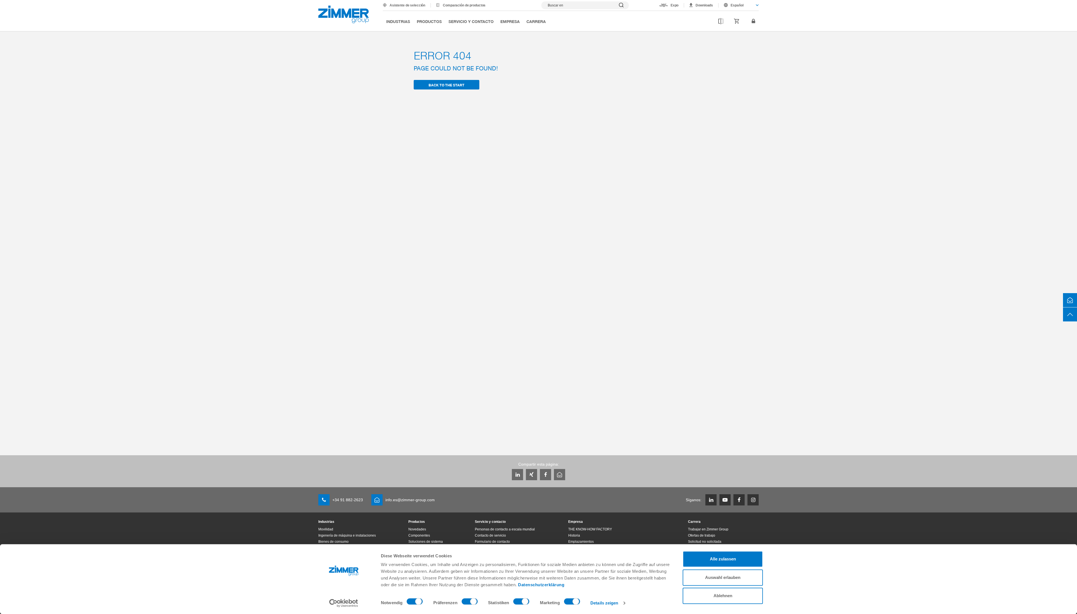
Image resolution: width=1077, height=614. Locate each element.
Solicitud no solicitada (704, 542)
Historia (574, 535)
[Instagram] (753, 499)
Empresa (510, 21)
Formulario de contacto (492, 542)
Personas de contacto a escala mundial (505, 529)
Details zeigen (604, 603)
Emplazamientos (581, 542)
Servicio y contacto (471, 21)
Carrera (536, 21)
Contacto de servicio (490, 535)
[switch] (470, 602)
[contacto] (1070, 300)
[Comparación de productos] (720, 21)
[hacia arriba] (1070, 314)
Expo (675, 5)
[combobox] (739, 5)
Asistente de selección (407, 5)
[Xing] (531, 474)
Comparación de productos (464, 5)
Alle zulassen (723, 558)
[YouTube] (725, 499)
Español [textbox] (737, 5)
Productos (429, 21)
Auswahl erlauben (722, 577)
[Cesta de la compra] (736, 21)
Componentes (419, 535)
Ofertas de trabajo (701, 535)
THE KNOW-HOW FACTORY (590, 529)
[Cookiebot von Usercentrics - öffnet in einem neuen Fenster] (343, 603)
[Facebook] (545, 474)
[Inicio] (343, 14)
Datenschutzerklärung (541, 584)
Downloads (704, 5)
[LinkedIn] (517, 474)
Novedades (417, 529)
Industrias (398, 21)
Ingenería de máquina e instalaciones (347, 535)
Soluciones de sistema (425, 542)
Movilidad (325, 529)
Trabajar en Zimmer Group (708, 529)
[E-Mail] (559, 474)
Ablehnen (723, 595)
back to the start (446, 85)
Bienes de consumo (333, 542)
